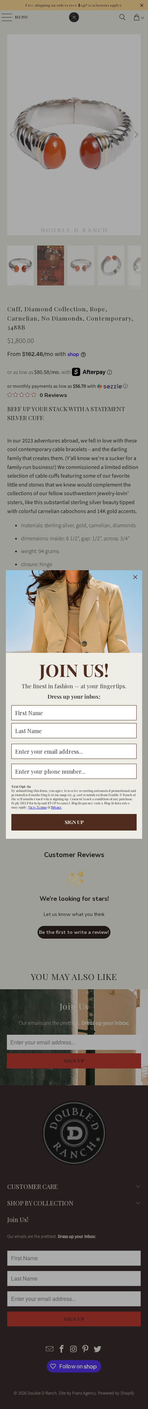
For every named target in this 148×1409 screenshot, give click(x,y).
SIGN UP (74, 822)
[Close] (135, 577)
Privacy (56, 807)
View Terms (37, 807)
